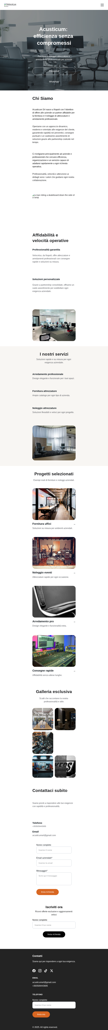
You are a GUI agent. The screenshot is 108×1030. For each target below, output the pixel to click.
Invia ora (41, 1014)
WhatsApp (54, 82)
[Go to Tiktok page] (45, 970)
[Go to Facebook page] (34, 970)
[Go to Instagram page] (39, 970)
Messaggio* (41, 871)
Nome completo (43, 845)
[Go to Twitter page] (51, 970)
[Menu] (102, 5)
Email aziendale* (44, 858)
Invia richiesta (47, 892)
